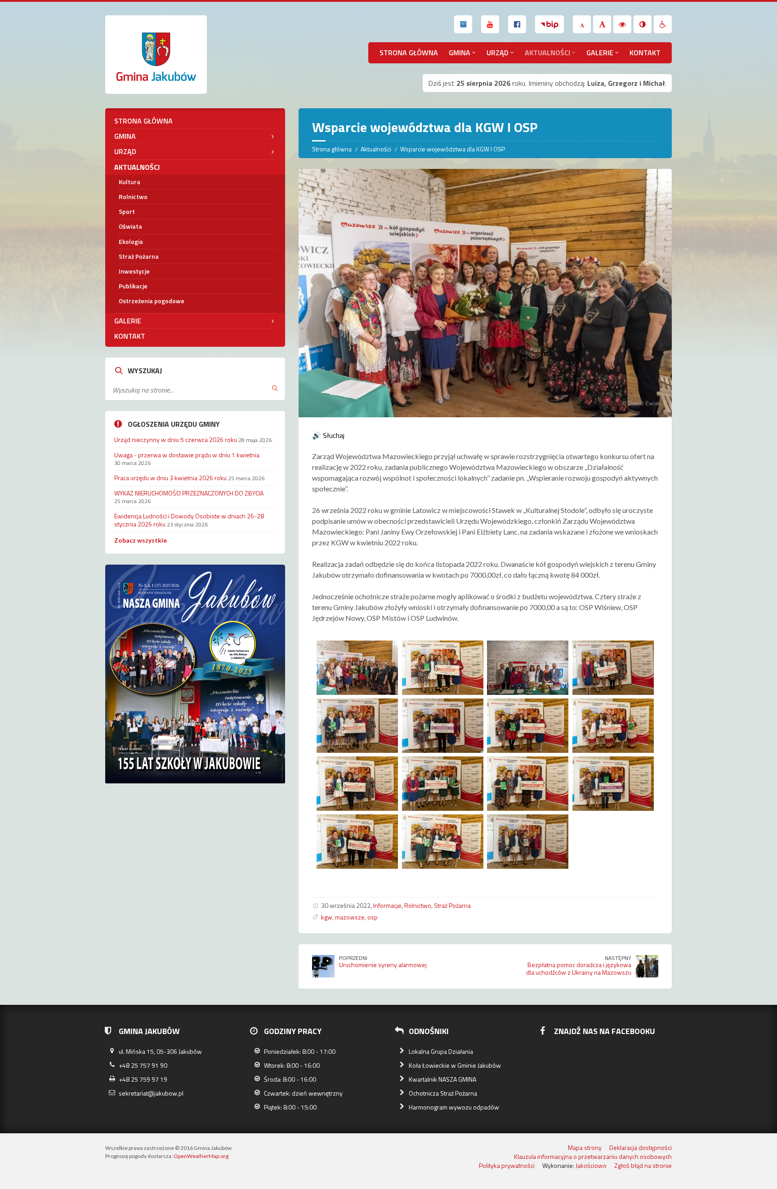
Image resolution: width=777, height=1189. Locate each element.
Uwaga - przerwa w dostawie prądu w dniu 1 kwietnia (186, 455)
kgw (326, 917)
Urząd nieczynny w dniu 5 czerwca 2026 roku (175, 439)
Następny (618, 958)
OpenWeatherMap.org (201, 1156)
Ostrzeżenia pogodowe (151, 300)
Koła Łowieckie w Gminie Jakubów (455, 1065)
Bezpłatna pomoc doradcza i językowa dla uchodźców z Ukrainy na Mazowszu (578, 968)
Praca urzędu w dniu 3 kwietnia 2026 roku (170, 477)
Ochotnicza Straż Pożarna (443, 1093)
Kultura (129, 181)
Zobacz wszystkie (140, 540)
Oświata (130, 226)
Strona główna (409, 52)
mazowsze (350, 917)
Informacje (387, 905)
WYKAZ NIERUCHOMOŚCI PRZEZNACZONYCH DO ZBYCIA (188, 493)
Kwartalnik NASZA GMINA (442, 1079)
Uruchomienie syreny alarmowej (383, 964)
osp (372, 917)
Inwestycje (134, 271)
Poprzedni (353, 958)
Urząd (498, 52)
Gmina (459, 52)
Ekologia (131, 241)
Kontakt (645, 52)
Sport (127, 211)
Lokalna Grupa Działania (441, 1051)
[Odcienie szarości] (643, 24)
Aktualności (547, 52)
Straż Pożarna (452, 905)
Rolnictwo (417, 905)
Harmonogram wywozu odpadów (454, 1107)
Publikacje (133, 286)
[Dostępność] (663, 24)
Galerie (599, 52)
